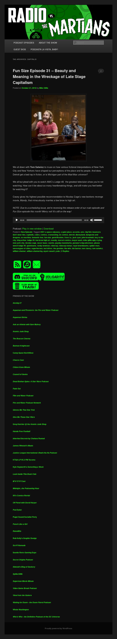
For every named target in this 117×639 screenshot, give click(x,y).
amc (82, 232)
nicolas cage (30, 242)
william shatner (19, 251)
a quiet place (66, 232)
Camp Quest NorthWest (23, 352)
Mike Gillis (43, 88)
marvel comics (64, 240)
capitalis (30, 234)
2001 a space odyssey (50, 232)
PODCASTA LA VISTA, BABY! (44, 49)
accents (76, 232)
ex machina (26, 237)
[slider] (98, 219)
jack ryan (77, 237)
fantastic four (37, 237)
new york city (18, 242)
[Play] (16, 220)
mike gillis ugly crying (92, 240)
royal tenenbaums (81, 245)
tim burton (76, 248)
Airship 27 (17, 303)
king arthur (21, 240)
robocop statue (65, 245)
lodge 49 (31, 240)
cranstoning (53, 234)
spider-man (94, 245)
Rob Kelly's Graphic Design (25, 538)
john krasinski (88, 237)
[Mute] (91, 220)
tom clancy (86, 248)
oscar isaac (42, 242)
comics (44, 234)
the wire (67, 248)
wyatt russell (49, 251)
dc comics (63, 234)
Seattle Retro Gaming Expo (24, 552)
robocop (54, 245)
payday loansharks (63, 242)
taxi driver (48, 248)
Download (48, 228)
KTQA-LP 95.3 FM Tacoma (24, 459)
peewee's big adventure (83, 242)
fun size (47, 237)
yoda (57, 251)
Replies (65, 251)
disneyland (80, 234)
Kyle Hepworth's (28, 466)
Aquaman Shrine (20, 317)
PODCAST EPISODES (24, 42)
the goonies (58, 248)
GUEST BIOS (20, 49)
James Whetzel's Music (23, 445)
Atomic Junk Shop (21, 331)
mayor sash (77, 240)
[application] (58, 220)
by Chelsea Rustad (29, 438)
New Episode (26, 232)
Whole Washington (21, 609)
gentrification (57, 237)
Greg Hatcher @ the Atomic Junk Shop (29, 424)
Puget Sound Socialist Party (25, 517)
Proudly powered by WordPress (58, 628)
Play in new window (32, 228)
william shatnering (35, 251)
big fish (88, 232)
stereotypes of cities (22, 248)
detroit (72, 234)
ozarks (51, 242)
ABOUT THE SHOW (48, 42)
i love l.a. (68, 237)
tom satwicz (97, 248)
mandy (54, 240)
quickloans (31, 245)
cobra (37, 234)
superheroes (37, 248)
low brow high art (42, 240)
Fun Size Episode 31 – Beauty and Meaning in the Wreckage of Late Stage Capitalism (49, 76)
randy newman (43, 245)
